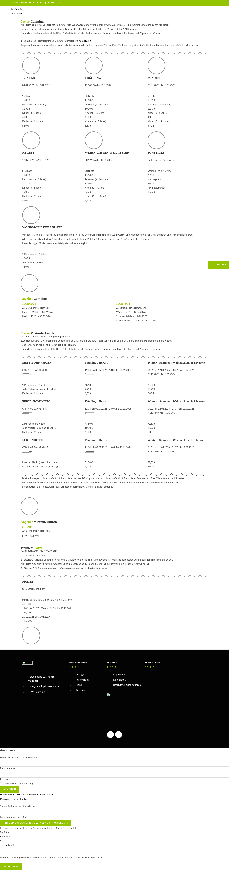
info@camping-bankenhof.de (28, 3)
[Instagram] (110, 734)
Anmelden (9, 789)
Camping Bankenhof (154, 672)
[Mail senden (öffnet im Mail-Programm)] (216, 2)
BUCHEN (221, 265)
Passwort (4, 779)
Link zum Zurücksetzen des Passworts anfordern (35, 823)
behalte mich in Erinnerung (18, 784)
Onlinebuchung (83, 41)
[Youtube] (118, 734)
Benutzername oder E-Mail (13, 817)
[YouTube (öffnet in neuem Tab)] (213, 2)
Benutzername (7, 768)
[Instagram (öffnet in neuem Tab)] (209, 2)
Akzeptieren (11, 867)
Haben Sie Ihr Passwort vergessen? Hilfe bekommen (27, 795)
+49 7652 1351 (54, 3)
